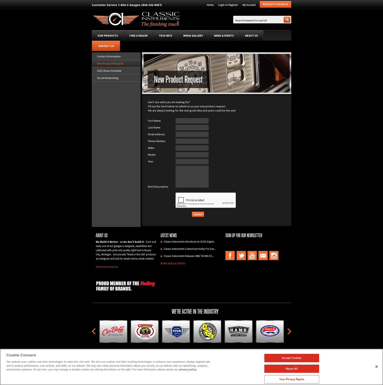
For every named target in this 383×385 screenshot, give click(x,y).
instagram (274, 255)
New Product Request (110, 63)
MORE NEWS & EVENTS (173, 263)
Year (150, 161)
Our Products (108, 35)
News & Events (224, 35)
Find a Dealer (138, 35)
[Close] (376, 366)
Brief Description (158, 186)
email (263, 255)
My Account (249, 5)
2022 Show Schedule (109, 71)
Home (210, 5)
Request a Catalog (275, 4)
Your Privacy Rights (291, 379)
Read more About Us (107, 267)
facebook (230, 255)
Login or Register (228, 5)
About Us (251, 35)
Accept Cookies (291, 357)
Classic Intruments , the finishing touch (136, 20)
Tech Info (165, 35)
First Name (154, 120)
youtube (252, 255)
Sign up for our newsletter (243, 235)
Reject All (292, 368)
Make (151, 148)
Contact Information (109, 56)
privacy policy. (188, 369)
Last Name (154, 127)
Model (151, 154)
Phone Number (157, 141)
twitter (241, 255)
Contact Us (106, 46)
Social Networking (107, 78)
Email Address (156, 134)
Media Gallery (193, 35)
